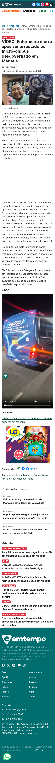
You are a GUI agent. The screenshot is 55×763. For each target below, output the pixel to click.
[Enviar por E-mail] (35, 469)
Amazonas (29, 10)
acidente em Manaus (20, 475)
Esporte (33, 687)
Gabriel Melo (41, 475)
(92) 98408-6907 (14, 714)
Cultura (32, 677)
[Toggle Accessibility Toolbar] (5, 376)
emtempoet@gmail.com (17, 709)
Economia (6, 696)
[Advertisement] (28, 18)
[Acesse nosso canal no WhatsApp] (6, 756)
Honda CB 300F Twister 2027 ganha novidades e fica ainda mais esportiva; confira (24, 593)
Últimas (5, 672)
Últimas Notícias (11, 10)
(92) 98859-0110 (13, 719)
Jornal (32, 696)
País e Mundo (36, 672)
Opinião (5, 677)
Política (42, 10)
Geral (31, 691)
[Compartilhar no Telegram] (23, 469)
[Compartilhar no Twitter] (31, 469)
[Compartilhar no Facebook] (27, 469)
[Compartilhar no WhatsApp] (18, 469)
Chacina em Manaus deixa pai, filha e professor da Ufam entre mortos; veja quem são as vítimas (27, 622)
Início (4, 26)
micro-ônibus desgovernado (17, 478)
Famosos (33, 682)
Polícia (5, 687)
